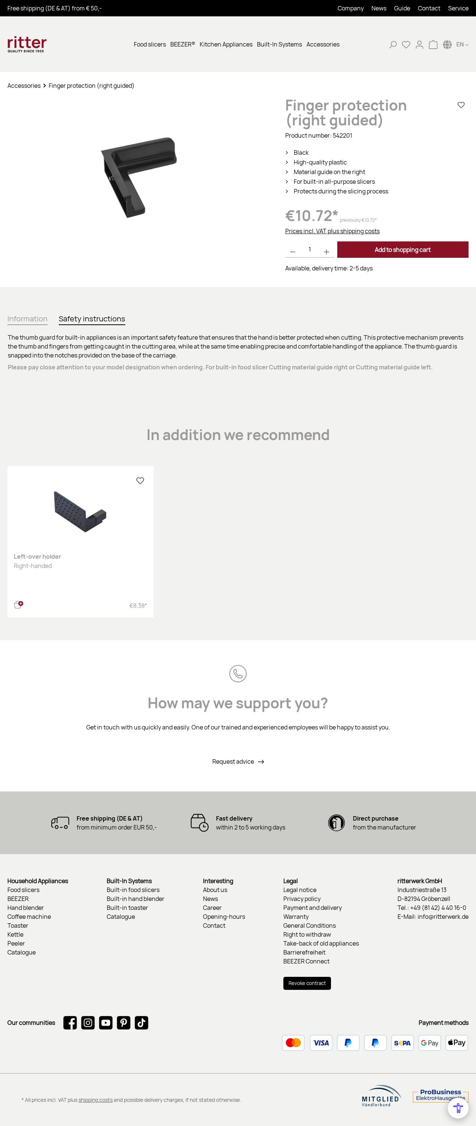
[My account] (419, 44)
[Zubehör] (138, 177)
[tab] (27, 317)
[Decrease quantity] (292, 249)
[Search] (393, 44)
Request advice (233, 761)
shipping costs (95, 1099)
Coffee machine (29, 916)
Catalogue (21, 952)
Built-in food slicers (133, 890)
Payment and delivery (312, 908)
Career (212, 908)
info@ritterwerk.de (443, 916)
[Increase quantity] (326, 249)
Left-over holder (37, 556)
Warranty (296, 916)
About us (215, 890)
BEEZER (18, 899)
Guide (402, 8)
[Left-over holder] (80, 509)
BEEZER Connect (306, 961)
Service (458, 8)
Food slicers (23, 890)
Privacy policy (302, 899)
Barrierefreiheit (304, 952)
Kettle (15, 934)
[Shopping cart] (433, 44)
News (379, 8)
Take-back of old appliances (321, 943)
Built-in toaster (127, 908)
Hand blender (25, 908)
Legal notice (299, 890)
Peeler (16, 943)
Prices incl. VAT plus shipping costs (332, 231)
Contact (429, 8)
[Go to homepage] (44, 44)
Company (351, 8)
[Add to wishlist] (461, 104)
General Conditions (309, 925)
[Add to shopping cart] (18, 603)
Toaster (17, 925)
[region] (139, 184)
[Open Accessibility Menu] (458, 1108)
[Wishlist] (406, 44)
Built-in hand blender (135, 899)
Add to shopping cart (403, 250)
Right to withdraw (307, 934)
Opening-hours (224, 916)
